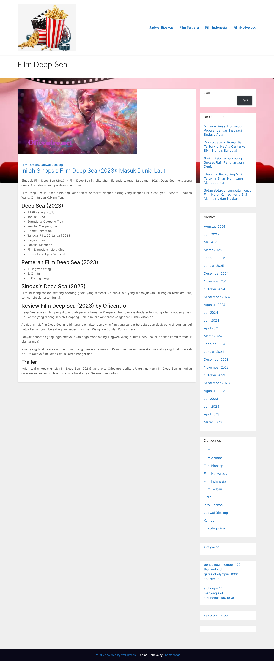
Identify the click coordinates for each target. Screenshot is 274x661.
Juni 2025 (211, 234)
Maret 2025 (213, 250)
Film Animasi (213, 458)
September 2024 (217, 297)
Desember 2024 (216, 273)
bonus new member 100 (222, 565)
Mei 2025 (211, 242)
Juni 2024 (211, 320)
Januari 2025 (214, 266)
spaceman (211, 579)
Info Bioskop (213, 505)
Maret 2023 (213, 422)
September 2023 (217, 383)
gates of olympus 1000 (221, 574)
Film (207, 450)
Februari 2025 (214, 258)
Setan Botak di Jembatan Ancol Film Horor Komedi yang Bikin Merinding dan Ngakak (228, 194)
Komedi (209, 520)
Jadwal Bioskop (161, 27)
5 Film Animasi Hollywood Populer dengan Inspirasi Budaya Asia (223, 130)
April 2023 (212, 414)
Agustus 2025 (214, 226)
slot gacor (211, 547)
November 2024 (216, 281)
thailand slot (213, 569)
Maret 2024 (213, 336)
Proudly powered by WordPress (115, 655)
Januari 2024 (214, 352)
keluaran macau (216, 615)
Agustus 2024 (214, 305)
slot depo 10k (214, 588)
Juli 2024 (211, 312)
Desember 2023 (216, 359)
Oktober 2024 (214, 289)
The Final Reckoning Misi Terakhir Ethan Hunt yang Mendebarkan (223, 178)
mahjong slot (213, 593)
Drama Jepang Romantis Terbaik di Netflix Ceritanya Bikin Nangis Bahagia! (225, 146)
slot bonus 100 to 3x (219, 598)
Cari (207, 93)
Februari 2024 (215, 344)
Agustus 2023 (214, 391)
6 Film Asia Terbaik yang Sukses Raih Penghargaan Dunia (224, 162)
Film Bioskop (213, 466)
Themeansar (171, 655)
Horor (208, 497)
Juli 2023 (211, 399)
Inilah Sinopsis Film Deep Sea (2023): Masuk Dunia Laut (93, 170)
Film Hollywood (244, 27)
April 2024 (212, 328)
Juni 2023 (211, 406)
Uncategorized (215, 528)
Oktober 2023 (214, 375)
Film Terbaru (189, 27)
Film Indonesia (216, 27)
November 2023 (216, 367)
